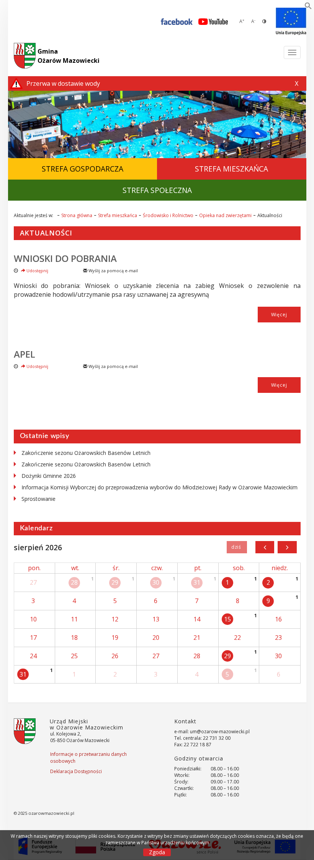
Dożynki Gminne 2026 (48, 475)
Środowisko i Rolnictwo (168, 215)
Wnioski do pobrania (65, 258)
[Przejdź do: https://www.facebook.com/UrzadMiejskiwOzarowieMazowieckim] (177, 21)
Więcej (279, 314)
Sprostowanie (38, 498)
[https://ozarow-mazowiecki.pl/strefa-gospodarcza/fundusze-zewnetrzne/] (291, 21)
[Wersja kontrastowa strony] (264, 21)
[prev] (264, 547)
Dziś (237, 547)
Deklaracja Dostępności (76, 771)
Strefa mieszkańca (117, 215)
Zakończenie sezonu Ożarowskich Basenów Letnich (85, 452)
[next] (287, 547)
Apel (24, 354)
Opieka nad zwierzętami (225, 215)
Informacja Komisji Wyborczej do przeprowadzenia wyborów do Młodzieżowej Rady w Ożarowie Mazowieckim (159, 487)
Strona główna (76, 215)
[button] (308, 7)
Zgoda (157, 852)
